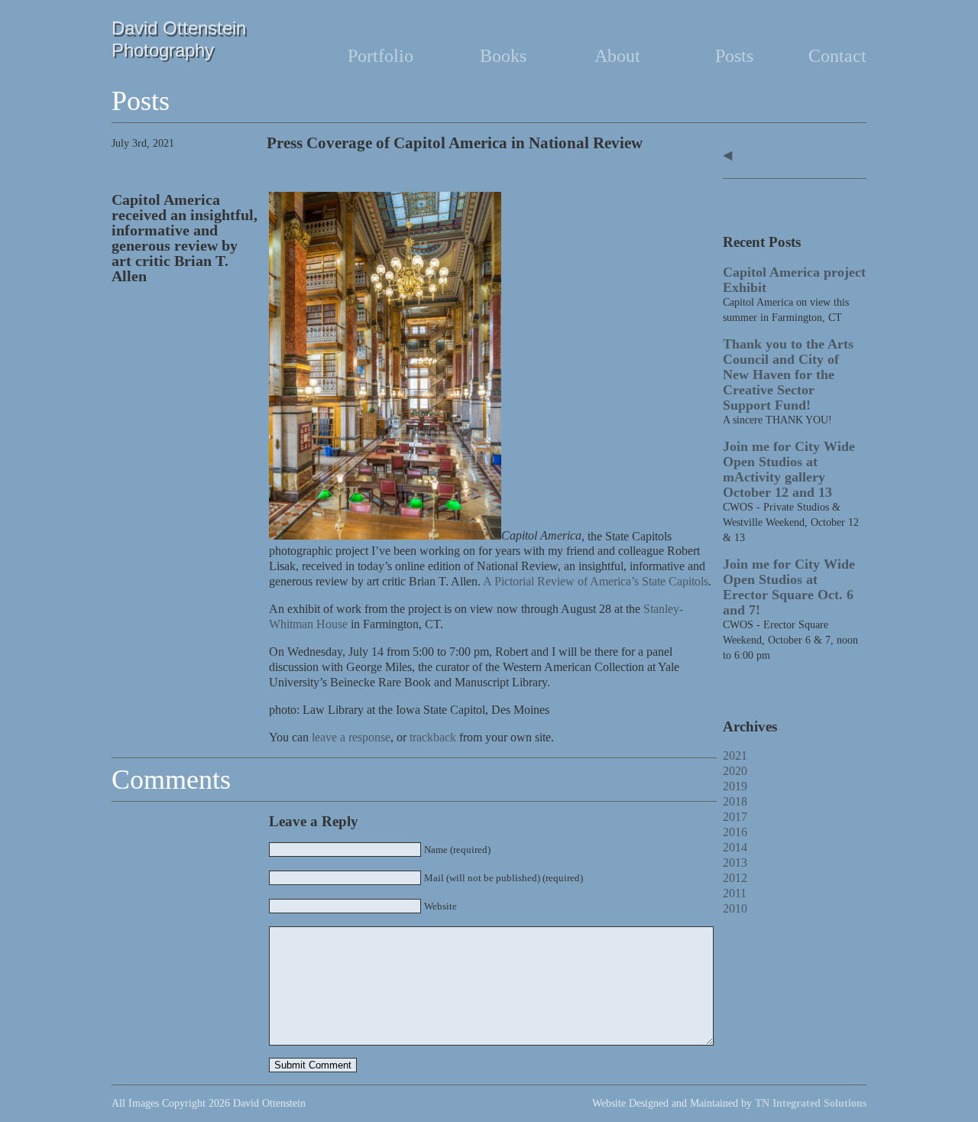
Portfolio (380, 56)
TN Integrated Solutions (810, 1103)
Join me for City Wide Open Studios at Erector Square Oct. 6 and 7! (789, 587)
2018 (735, 801)
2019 (735, 786)
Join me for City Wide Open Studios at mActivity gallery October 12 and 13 (789, 469)
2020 (735, 770)
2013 (735, 862)
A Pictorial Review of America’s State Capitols (595, 581)
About (617, 56)
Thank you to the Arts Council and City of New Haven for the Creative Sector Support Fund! (788, 374)
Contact (837, 56)
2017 (735, 816)
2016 (735, 831)
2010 (735, 908)
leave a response (351, 737)
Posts (734, 56)
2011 (734, 893)
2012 (735, 877)
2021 (735, 755)
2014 (735, 847)
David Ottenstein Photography (179, 39)
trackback (433, 737)
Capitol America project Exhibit (794, 279)
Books (503, 56)
